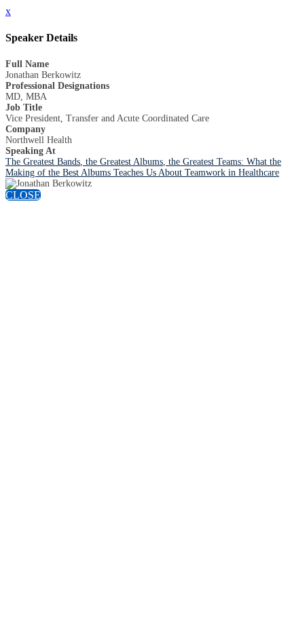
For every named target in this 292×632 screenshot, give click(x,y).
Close (23, 195)
